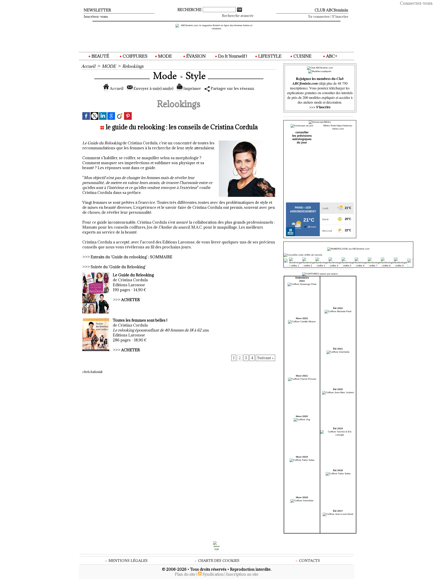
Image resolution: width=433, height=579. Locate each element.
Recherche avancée (237, 15)
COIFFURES (134, 56)
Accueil (88, 66)
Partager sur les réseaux (232, 88)
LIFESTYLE (269, 56)
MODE (164, 56)
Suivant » (265, 357)
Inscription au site (242, 574)
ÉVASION (195, 56)
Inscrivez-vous (96, 16)
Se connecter (319, 16)
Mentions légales (128, 560)
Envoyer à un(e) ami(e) (153, 88)
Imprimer (191, 88)
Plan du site (185, 574)
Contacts (309, 560)
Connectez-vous (416, 3)
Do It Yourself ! (232, 56)
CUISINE (302, 56)
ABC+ (331, 56)
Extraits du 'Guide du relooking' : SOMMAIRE (131, 256)
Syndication (213, 574)
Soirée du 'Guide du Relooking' (118, 266)
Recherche (190, 9)
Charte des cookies (218, 560)
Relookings (132, 66)
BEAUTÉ (100, 56)
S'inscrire (340, 16)
